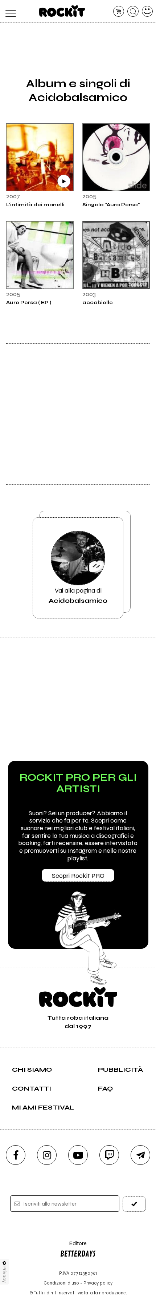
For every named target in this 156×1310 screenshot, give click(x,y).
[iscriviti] (134, 1204)
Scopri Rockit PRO (78, 876)
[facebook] (15, 1155)
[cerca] (133, 11)
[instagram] (47, 1155)
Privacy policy (97, 1283)
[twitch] (109, 1155)
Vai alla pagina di (78, 595)
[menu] (9, 11)
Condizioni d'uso (61, 1283)
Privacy (4, 1274)
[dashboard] (147, 11)
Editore (73, 1247)
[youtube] (78, 1155)
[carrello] (118, 11)
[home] (62, 11)
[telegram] (140, 1155)
